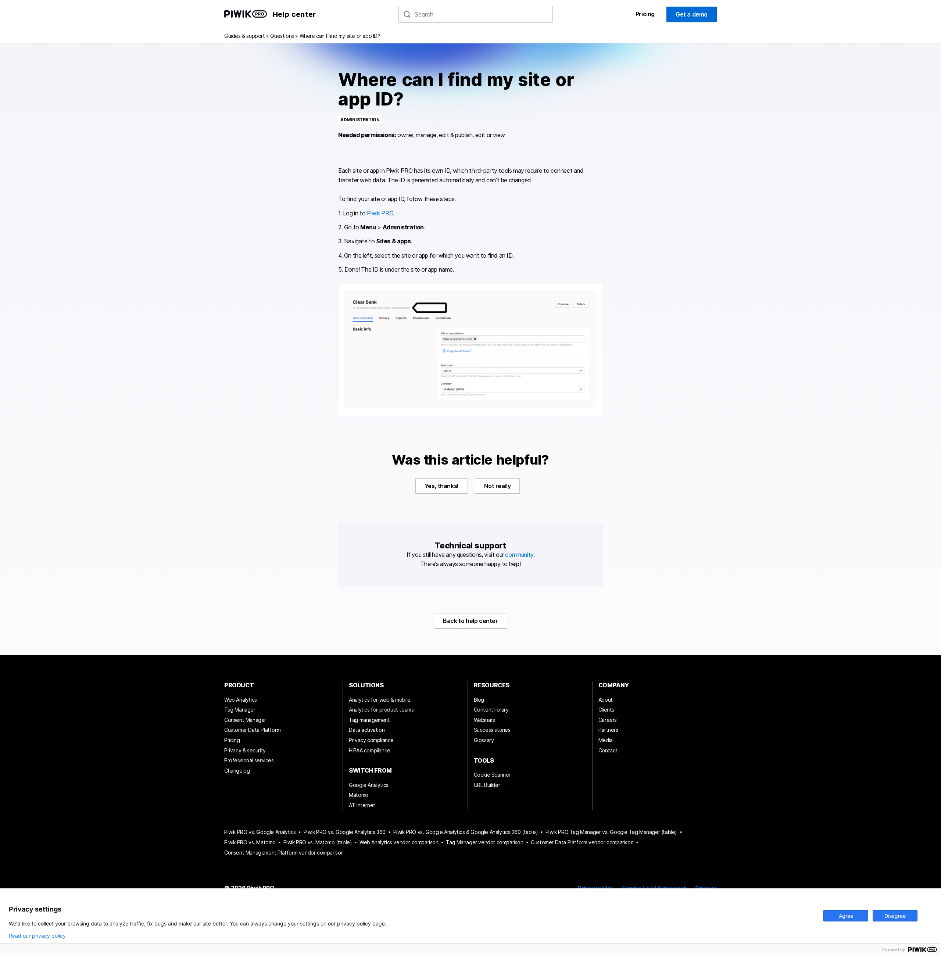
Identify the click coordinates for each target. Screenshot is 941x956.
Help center (294, 14)
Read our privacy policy (37, 936)
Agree (846, 916)
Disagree (895, 916)
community (519, 554)
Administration (359, 119)
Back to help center (470, 620)
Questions (282, 36)
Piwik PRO (380, 213)
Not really (497, 486)
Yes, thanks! (442, 486)
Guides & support (244, 36)
